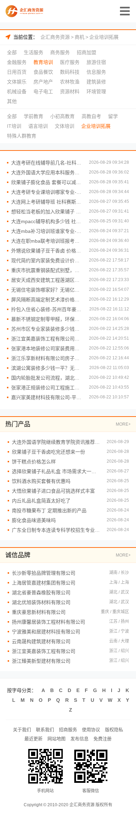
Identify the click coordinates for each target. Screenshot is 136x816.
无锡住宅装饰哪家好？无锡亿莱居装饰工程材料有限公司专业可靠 (46, 290)
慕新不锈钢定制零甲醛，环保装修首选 (46, 319)
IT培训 (14, 126)
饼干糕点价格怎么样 (34, 461)
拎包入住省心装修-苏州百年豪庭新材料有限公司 (46, 309)
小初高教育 (62, 116)
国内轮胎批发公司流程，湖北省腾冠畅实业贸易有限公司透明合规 (46, 378)
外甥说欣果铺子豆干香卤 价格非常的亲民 (46, 250)
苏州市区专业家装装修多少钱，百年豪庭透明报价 (46, 329)
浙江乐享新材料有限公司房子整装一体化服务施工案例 (46, 358)
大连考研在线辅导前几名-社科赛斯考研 (46, 163)
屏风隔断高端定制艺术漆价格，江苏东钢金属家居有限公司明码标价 (46, 299)
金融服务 (17, 62)
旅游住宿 (96, 62)
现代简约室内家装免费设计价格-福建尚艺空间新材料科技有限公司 (46, 260)
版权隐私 (114, 729)
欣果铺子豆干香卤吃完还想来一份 (48, 452)
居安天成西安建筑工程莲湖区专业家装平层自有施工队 (46, 280)
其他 (12, 101)
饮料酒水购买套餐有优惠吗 (41, 481)
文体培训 (64, 126)
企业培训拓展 (104, 37)
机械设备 (17, 91)
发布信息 (79, 738)
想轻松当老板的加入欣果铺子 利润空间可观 (46, 211)
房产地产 (43, 81)
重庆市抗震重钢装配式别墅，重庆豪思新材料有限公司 (46, 270)
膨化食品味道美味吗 (34, 520)
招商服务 (68, 729)
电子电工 (43, 91)
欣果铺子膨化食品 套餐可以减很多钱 (46, 182)
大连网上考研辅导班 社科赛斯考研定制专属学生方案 (46, 202)
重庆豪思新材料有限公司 (39, 612)
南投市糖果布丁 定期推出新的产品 (49, 510)
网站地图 (56, 738)
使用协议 (91, 729)
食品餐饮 (43, 72)
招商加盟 (86, 52)
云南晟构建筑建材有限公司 (41, 641)
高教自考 (91, 116)
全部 (12, 52)
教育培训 (43, 62)
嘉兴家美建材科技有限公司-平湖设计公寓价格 (46, 397)
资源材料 (70, 91)
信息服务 (96, 72)
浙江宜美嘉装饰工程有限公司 (43, 651)
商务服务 (60, 52)
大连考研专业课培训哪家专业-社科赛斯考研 (46, 192)
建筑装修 (96, 81)
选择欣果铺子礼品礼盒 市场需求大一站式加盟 (56, 471)
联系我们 (45, 729)
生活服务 (33, 52)
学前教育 (33, 116)
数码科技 (70, 72)
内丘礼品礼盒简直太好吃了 (41, 500)
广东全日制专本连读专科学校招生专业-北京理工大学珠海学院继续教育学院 (56, 530)
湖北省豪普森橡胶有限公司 (41, 592)
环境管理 (96, 91)
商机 (79, 37)
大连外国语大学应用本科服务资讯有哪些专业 (46, 172)
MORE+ (123, 424)
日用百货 (17, 72)
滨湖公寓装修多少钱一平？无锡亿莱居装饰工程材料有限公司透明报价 (46, 368)
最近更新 (33, 738)
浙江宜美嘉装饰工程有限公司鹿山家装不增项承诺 (46, 338)
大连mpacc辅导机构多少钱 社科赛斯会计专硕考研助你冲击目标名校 (46, 221)
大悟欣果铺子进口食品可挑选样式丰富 (53, 491)
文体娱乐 (17, 81)
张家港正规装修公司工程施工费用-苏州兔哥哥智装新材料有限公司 (46, 387)
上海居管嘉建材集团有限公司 (43, 583)
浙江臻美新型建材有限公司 (41, 661)
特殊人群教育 (21, 136)
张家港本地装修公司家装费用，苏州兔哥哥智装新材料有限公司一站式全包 (46, 348)
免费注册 (102, 738)
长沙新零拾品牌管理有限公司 (43, 573)
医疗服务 (70, 62)
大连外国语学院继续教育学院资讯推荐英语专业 (56, 442)
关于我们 (22, 729)
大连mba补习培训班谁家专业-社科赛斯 (46, 231)
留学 (113, 116)
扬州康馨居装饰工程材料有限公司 (48, 622)
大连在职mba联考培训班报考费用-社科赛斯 (46, 241)
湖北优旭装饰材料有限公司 (41, 602)
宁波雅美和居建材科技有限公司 (46, 631)
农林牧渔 (70, 81)
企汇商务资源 (55, 37)
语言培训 (38, 126)
